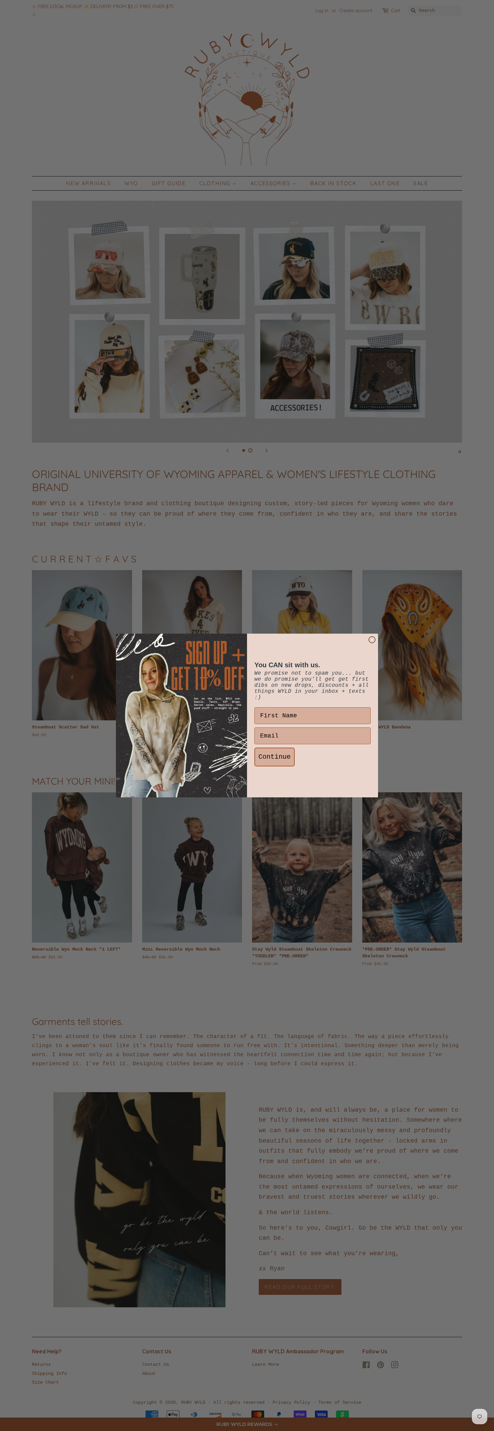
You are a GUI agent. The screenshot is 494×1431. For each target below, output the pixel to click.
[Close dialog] (372, 639)
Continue (274, 757)
